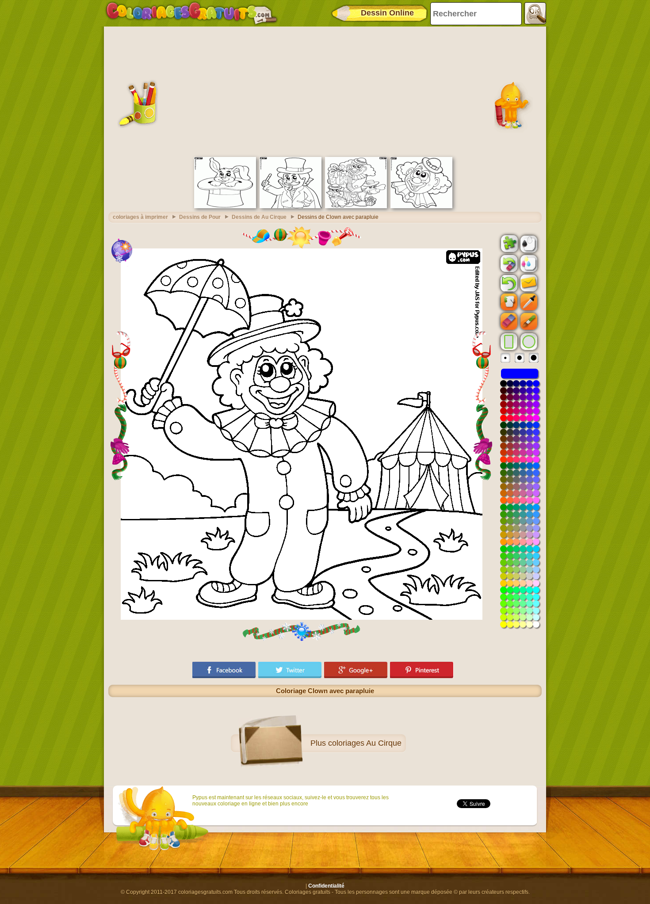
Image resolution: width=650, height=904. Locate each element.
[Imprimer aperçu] (528, 243)
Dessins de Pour (200, 217)
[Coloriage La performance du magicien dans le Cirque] (290, 206)
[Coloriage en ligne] (191, 13)
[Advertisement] (325, 91)
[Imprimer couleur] (528, 263)
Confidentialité (326, 886)
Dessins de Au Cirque (259, 217)
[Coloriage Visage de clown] (421, 206)
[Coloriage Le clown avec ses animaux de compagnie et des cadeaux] (356, 206)
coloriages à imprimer (140, 217)
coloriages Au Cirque (364, 743)
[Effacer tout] (508, 263)
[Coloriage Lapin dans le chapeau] (225, 206)
